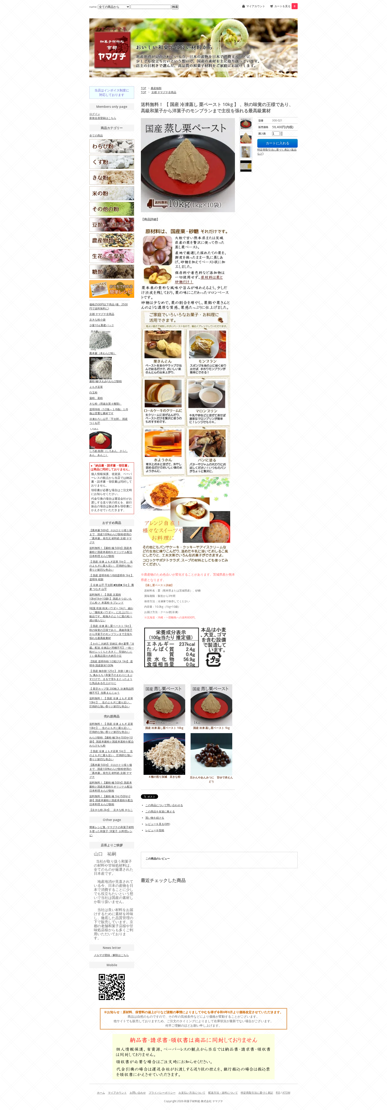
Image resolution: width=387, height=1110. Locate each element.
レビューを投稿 (154, 830)
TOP (143, 88)
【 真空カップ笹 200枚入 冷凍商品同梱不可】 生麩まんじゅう (111, 691)
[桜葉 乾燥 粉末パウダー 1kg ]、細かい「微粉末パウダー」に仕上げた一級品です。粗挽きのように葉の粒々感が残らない (111, 614)
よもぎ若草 (96, 387)
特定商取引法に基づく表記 (257, 1093)
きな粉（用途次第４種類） (105, 404)
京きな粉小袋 (97, 320)
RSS (278, 1093)
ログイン (94, 114)
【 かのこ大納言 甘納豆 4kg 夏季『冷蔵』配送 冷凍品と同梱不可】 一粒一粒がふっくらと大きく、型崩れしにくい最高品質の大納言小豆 (111, 650)
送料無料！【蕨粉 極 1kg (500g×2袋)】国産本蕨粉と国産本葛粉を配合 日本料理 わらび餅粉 (111, 800)
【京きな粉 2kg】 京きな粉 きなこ (111, 810)
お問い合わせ (138, 1093)
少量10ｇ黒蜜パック (101, 325)
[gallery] (246, 123)
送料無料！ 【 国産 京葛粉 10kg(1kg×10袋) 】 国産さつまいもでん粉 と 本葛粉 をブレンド (110, 599)
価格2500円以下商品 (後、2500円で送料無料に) (108, 306)
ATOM (286, 1093)
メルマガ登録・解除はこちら (111, 955)
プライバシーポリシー (162, 1093)
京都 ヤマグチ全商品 (163, 92)
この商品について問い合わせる (164, 805)
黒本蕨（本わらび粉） (102, 353)
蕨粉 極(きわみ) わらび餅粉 (105, 381)
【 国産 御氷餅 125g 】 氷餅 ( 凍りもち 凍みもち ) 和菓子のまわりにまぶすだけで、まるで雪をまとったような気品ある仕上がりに (111, 677)
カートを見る (284, 6)
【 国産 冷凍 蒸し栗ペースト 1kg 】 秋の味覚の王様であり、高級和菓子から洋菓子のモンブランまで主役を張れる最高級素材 (110, 632)
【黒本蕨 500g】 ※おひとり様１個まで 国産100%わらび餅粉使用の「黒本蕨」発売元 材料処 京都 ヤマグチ (110, 536)
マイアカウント (255, 6)
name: (93, 7)
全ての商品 (96, 135)
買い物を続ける (154, 818)
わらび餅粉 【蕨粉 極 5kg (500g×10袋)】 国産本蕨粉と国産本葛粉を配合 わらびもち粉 (111, 741)
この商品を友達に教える (160, 811)
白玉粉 (93, 392)
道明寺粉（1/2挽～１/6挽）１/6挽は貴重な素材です (108, 411)
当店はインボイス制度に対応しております (112, 92)
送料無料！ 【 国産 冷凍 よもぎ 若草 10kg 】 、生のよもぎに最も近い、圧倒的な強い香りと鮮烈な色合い (111, 702)
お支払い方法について (191, 1093)
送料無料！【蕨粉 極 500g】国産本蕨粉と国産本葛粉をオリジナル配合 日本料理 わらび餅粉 (110, 552)
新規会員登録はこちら (102, 118)
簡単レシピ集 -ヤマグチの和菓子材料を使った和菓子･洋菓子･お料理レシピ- (111, 831)
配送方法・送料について (223, 1093)
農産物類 (156, 88)
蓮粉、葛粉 (96, 398)
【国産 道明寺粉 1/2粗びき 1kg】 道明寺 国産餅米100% (111, 663)
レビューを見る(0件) (157, 824)
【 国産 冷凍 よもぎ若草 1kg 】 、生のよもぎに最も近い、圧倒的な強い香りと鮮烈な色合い (111, 566)
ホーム (101, 1093)
